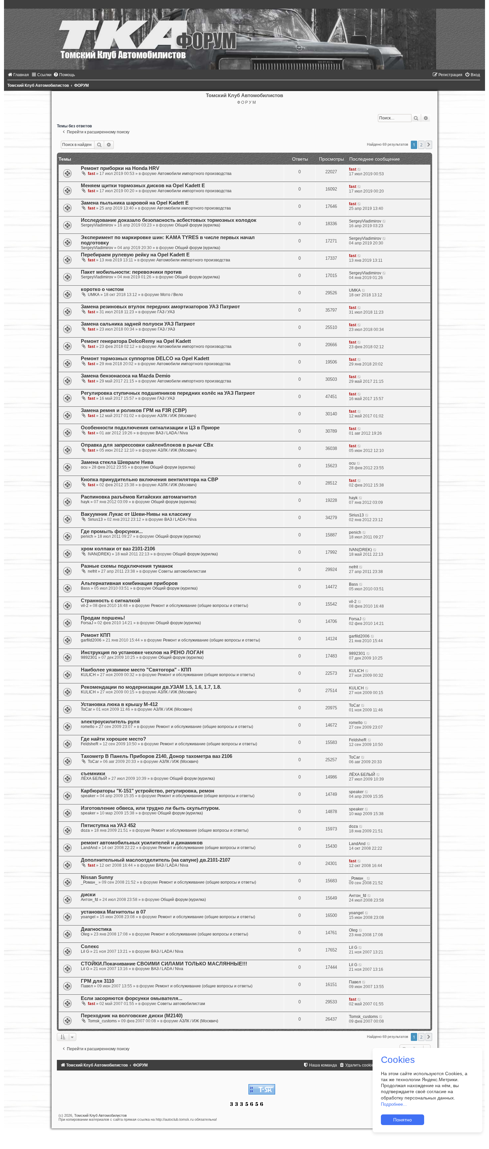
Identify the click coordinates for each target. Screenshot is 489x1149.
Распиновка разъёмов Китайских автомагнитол (139, 497)
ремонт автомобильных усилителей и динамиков (142, 842)
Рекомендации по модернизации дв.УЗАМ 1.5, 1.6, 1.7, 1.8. (151, 687)
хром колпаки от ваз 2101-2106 (118, 548)
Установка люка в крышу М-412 (119, 704)
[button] (428, 145)
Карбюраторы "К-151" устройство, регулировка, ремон (147, 790)
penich (87, 536)
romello (87, 726)
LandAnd (89, 847)
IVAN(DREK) (99, 554)
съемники (93, 773)
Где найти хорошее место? (113, 739)
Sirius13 (95, 519)
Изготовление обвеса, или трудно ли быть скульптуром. (150, 808)
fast (91, 173)
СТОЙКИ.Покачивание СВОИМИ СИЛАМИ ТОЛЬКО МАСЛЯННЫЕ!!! (164, 963)
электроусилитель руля (110, 721)
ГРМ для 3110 (97, 981)
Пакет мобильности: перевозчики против (131, 272)
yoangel (88, 917)
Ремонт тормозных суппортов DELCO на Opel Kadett (145, 358)
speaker (88, 795)
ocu (84, 467)
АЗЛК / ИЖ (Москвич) (176, 415)
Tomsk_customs (102, 1021)
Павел (87, 986)
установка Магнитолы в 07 (113, 912)
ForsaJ (87, 623)
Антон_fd (89, 899)
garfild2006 (91, 640)
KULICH (88, 674)
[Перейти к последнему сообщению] (359, 169)
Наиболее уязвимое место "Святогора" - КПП (136, 669)
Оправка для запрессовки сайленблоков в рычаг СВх (147, 445)
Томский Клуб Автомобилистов (100, 1115)
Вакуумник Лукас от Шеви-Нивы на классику (136, 514)
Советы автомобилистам (182, 571)
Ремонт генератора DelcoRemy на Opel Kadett (136, 341)
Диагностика (96, 929)
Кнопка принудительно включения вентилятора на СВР (149, 479)
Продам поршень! (103, 618)
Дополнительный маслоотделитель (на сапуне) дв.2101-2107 (155, 860)
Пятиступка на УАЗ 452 (108, 825)
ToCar (86, 709)
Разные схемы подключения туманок (127, 566)
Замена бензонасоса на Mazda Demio (125, 375)
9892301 (89, 657)
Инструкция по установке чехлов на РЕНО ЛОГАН (142, 652)
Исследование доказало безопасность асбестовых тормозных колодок (168, 220)
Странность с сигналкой (110, 600)
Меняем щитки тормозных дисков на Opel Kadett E (143, 185)
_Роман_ (89, 882)
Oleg (85, 934)
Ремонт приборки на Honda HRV (120, 168)
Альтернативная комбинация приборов (129, 583)
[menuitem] (18, 74)
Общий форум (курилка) (197, 225)
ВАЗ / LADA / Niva (172, 433)
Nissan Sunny (97, 877)
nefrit (92, 571)
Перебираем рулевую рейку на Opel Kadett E (135, 254)
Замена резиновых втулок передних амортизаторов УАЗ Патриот (160, 306)
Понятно (402, 1119)
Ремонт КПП (95, 635)
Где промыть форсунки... (112, 531)
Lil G (85, 951)
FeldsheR (89, 744)
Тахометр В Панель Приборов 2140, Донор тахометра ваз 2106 (156, 756)
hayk (85, 502)
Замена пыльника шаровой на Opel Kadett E (135, 203)
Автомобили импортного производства (195, 173)
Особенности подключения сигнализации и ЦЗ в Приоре (150, 427)
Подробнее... (394, 1104)
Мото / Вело (171, 294)
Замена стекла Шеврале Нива (117, 462)
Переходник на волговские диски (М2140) (132, 1015)
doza (85, 830)
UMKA (93, 294)
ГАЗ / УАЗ (166, 312)
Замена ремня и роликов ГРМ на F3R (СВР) (134, 410)
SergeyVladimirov (97, 225)
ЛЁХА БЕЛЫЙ (94, 778)
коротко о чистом (102, 289)
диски (88, 894)
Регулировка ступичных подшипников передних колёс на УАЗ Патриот (168, 393)
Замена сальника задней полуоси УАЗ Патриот (138, 324)
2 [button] (421, 145)
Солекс (90, 946)
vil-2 (84, 605)
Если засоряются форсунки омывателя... (131, 998)
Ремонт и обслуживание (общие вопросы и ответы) (199, 605)
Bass (85, 588)
